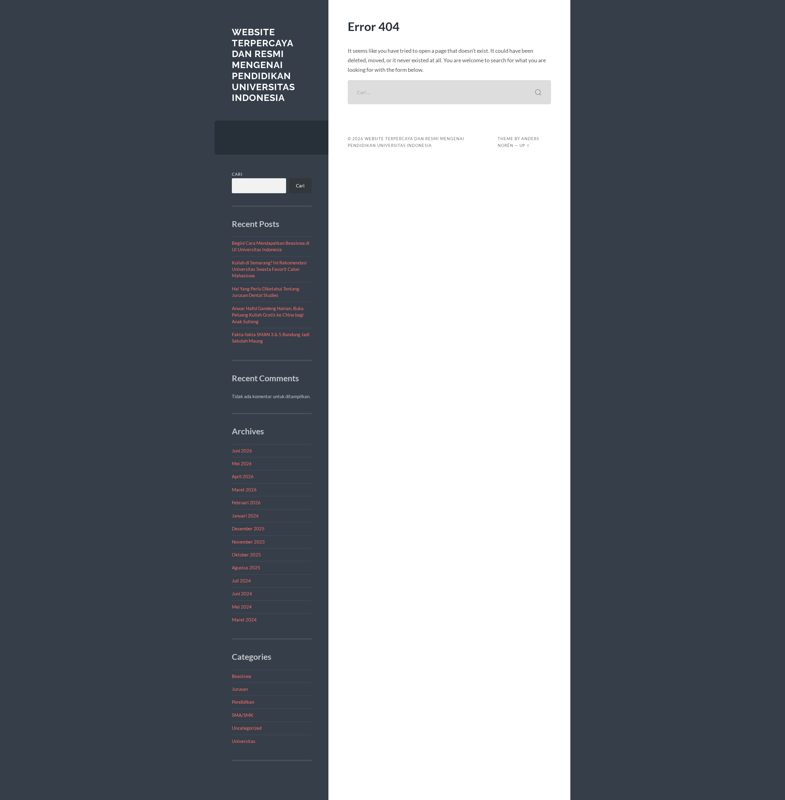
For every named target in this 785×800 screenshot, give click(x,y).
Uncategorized (247, 728)
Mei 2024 (242, 607)
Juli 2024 (241, 580)
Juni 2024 (242, 593)
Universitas (243, 741)
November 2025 (248, 541)
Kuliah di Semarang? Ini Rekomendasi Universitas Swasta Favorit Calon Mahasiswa (269, 269)
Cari (237, 174)
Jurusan (240, 689)
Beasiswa (241, 676)
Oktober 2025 (246, 554)
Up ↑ (524, 145)
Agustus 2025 (246, 567)
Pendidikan (243, 702)
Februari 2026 (246, 502)
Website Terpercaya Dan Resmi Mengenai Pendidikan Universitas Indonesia (263, 65)
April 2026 (243, 476)
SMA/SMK (242, 715)
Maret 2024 (244, 619)
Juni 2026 (242, 450)
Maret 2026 (244, 489)
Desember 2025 (248, 528)
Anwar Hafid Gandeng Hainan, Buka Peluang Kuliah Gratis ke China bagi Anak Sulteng (268, 315)
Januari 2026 (245, 515)
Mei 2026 (242, 463)
